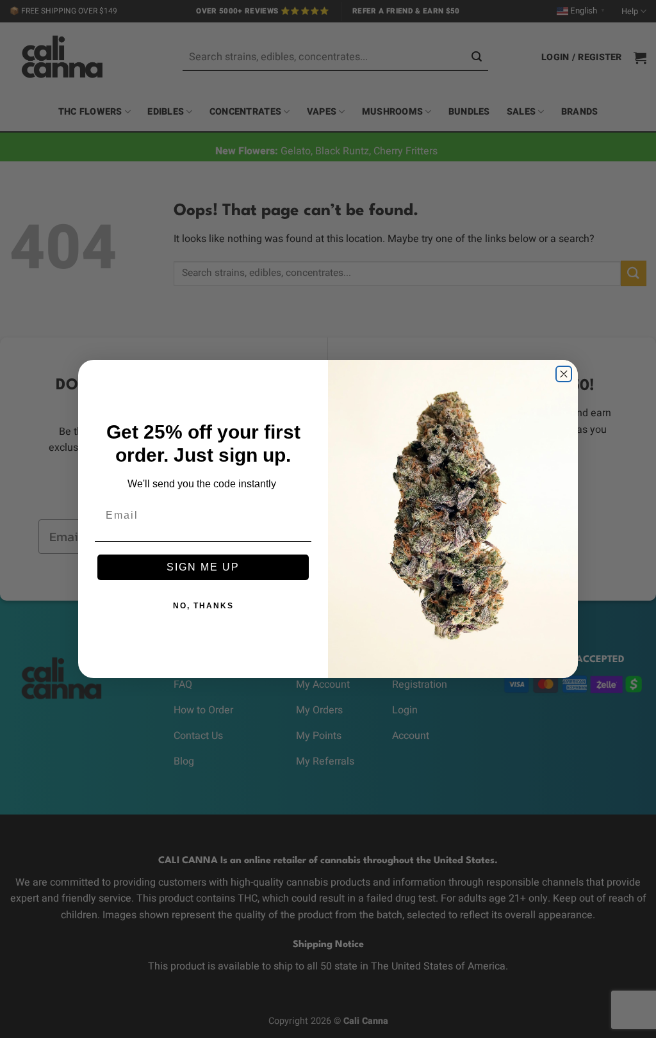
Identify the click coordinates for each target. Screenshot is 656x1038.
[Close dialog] (563, 374)
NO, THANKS (203, 605)
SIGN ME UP (203, 567)
